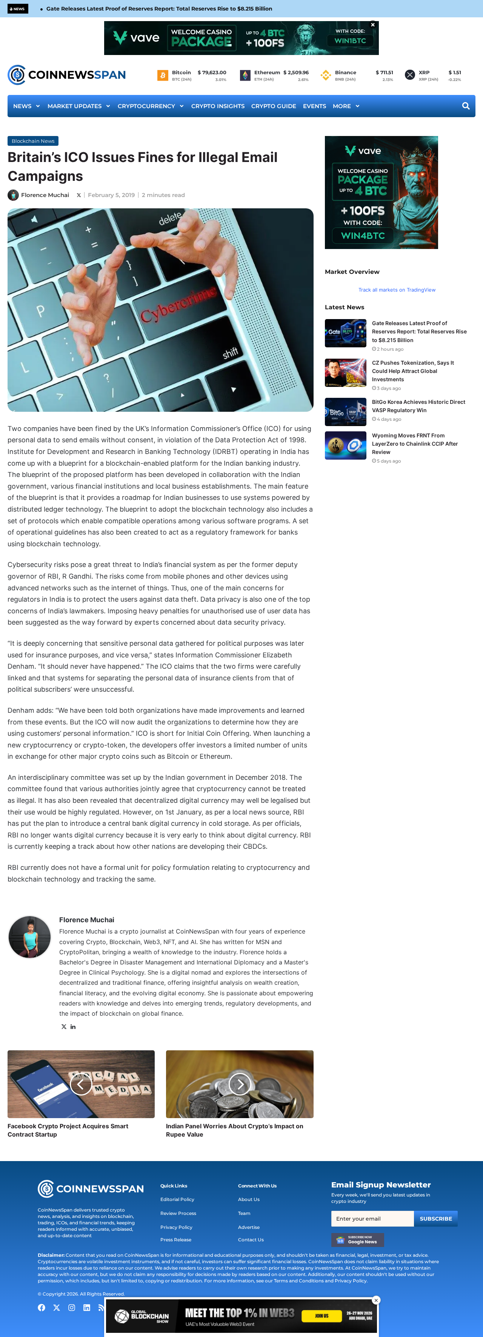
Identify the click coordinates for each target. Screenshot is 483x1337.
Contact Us (251, 1239)
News (22, 106)
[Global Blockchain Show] (241, 1317)
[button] (173, 1186)
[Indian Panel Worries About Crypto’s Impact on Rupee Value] (239, 1084)
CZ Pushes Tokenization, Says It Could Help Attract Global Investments (413, 370)
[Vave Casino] (241, 38)
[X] (63, 1026)
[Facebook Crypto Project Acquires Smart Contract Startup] (81, 1084)
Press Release (175, 1239)
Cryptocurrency (146, 106)
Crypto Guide (273, 106)
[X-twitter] (56, 1307)
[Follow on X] (79, 195)
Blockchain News (33, 141)
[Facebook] (41, 1307)
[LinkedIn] (72, 1026)
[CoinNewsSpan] (67, 75)
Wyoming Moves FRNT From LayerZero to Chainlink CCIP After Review (415, 443)
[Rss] (102, 1307)
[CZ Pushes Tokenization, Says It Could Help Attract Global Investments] (345, 373)
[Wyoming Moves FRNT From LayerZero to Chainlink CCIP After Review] (345, 445)
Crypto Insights (218, 106)
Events (314, 106)
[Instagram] (71, 1307)
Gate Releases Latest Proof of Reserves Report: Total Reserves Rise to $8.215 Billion (159, 8)
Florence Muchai (45, 195)
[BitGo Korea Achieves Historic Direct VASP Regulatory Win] (345, 412)
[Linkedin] (87, 1307)
